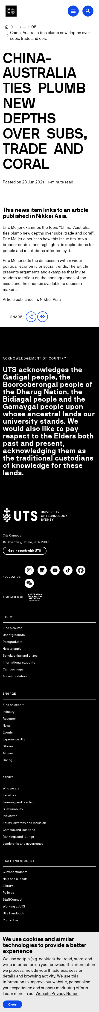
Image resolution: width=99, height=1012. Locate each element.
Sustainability (13, 809)
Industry (9, 711)
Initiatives (10, 816)
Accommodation (15, 676)
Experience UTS (14, 739)
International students (19, 662)
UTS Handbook (13, 913)
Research (10, 718)
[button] (31, 317)
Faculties (9, 795)
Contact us (10, 920)
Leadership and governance (23, 843)
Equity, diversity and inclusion (24, 822)
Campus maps (13, 669)
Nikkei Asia (50, 299)
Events (8, 732)
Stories (8, 746)
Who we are (11, 788)
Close (12, 1004)
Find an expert (13, 704)
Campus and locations (19, 829)
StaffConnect (12, 899)
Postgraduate (13, 641)
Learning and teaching (19, 802)
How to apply (12, 648)
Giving (7, 760)
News (7, 725)
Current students (15, 871)
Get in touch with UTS (24, 550)
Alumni (8, 753)
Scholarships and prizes (20, 655)
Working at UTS (14, 906)
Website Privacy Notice (57, 993)
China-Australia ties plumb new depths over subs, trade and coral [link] (50, 35)
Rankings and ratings (18, 836)
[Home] (7, 27)
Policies (8, 892)
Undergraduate (14, 634)
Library (8, 885)
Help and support (15, 878)
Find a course (12, 627)
